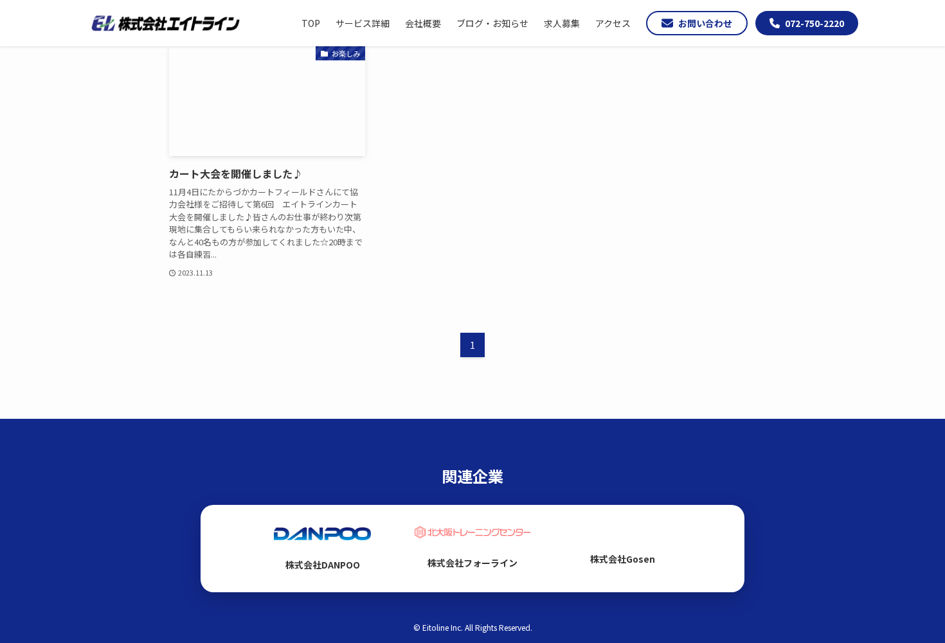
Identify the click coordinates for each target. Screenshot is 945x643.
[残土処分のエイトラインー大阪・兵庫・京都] (165, 23)
